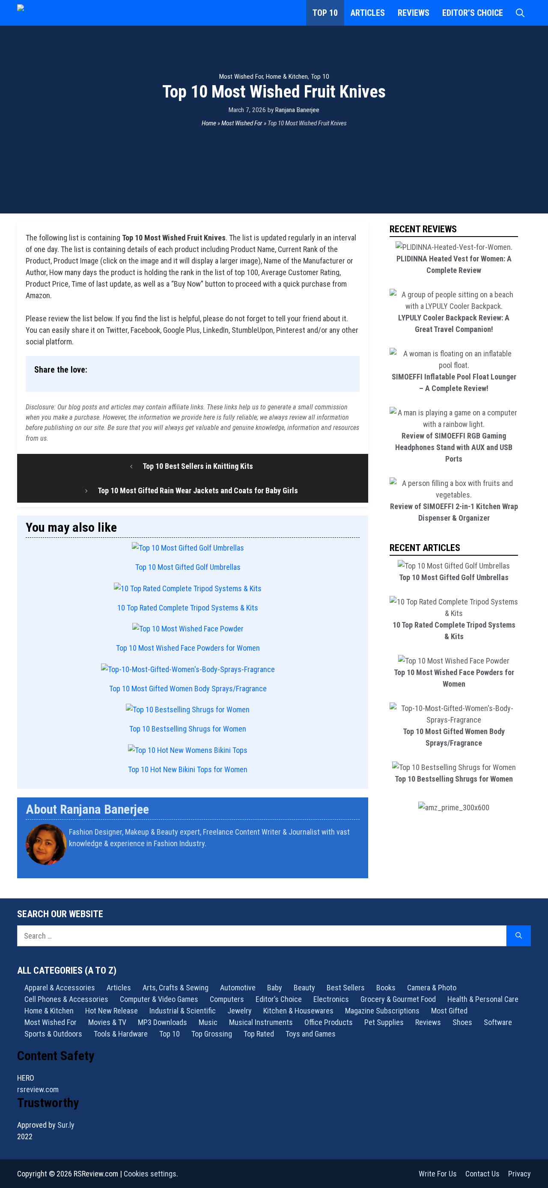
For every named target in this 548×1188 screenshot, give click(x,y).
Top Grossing (211, 1033)
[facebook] (358, 865)
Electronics (331, 999)
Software (498, 1022)
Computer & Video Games (159, 999)
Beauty (304, 987)
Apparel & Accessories (59, 987)
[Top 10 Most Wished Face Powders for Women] (188, 628)
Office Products (328, 1022)
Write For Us (438, 1173)
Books (386, 987)
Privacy (519, 1173)
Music (208, 1022)
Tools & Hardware (121, 1033)
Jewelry (239, 1010)
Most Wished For (241, 76)
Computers (227, 999)
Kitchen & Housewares (298, 1010)
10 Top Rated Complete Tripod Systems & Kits (187, 607)
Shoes (462, 1022)
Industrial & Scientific (182, 1010)
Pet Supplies (384, 1022)
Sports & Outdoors (53, 1033)
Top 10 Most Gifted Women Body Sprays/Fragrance (188, 688)
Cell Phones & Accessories (66, 999)
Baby (274, 987)
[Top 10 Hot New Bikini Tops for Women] (187, 750)
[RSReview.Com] (60, 13)
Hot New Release (111, 1010)
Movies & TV (107, 1022)
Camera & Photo (431, 987)
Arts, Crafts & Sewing (175, 987)
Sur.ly (65, 1124)
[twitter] (356, 865)
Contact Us (482, 1173)
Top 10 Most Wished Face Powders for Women (188, 647)
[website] (354, 865)
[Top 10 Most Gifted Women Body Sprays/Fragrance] (188, 669)
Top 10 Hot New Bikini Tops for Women (187, 769)
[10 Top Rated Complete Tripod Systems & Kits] (188, 588)
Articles (368, 13)
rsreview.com (38, 1089)
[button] (520, 13)
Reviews (413, 13)
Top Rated (259, 1033)
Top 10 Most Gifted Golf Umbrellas (188, 567)
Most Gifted (449, 1010)
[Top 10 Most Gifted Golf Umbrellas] (188, 548)
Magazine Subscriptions (382, 1010)
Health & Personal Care (482, 999)
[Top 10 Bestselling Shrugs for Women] (188, 709)
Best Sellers (346, 987)
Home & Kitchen (287, 76)
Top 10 (325, 13)
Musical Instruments (261, 1022)
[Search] (518, 935)
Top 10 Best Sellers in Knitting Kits (198, 466)
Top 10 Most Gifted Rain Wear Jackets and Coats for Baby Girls (198, 490)
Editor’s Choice (472, 13)
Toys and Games (311, 1033)
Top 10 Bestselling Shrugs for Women (187, 728)
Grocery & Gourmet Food (398, 999)
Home (209, 123)
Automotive (238, 987)
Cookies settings (150, 1173)
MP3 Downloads (162, 1022)
